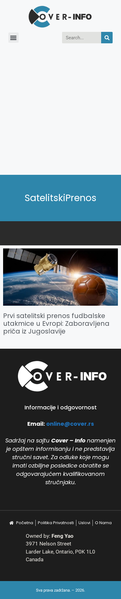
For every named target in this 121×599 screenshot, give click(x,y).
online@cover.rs (70, 424)
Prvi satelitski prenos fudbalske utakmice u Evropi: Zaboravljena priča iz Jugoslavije (56, 323)
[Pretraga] (107, 37)
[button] (13, 37)
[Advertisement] (60, 111)
